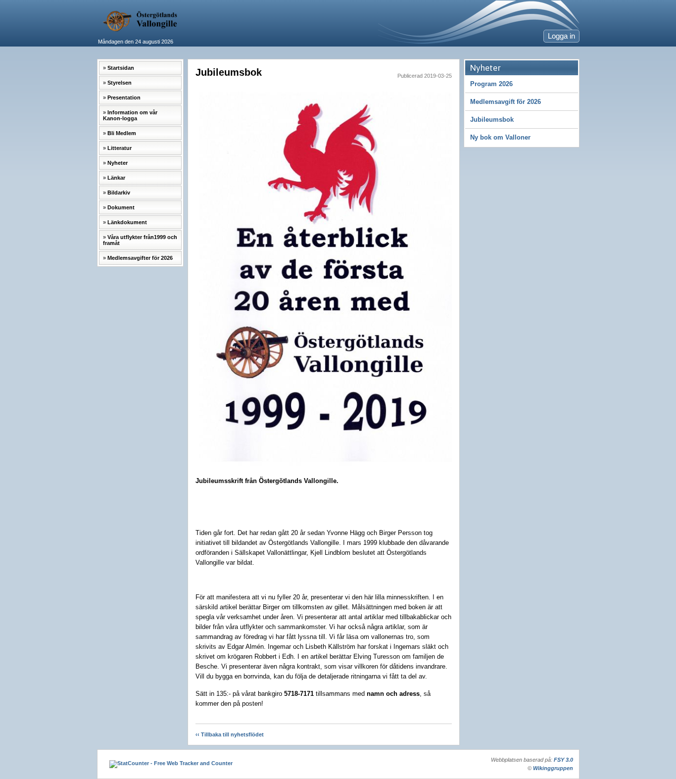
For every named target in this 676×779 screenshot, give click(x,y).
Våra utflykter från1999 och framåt (140, 240)
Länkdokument (127, 222)
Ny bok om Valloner (500, 137)
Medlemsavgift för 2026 (505, 101)
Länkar (116, 178)
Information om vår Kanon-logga (130, 115)
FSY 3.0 (563, 760)
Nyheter (117, 163)
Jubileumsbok (492, 119)
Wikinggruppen (553, 768)
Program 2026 (491, 84)
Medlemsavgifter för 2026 (140, 258)
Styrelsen (119, 83)
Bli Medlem (121, 133)
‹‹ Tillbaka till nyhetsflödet (229, 734)
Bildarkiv (118, 192)
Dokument (121, 207)
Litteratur (119, 148)
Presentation (124, 97)
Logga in (561, 36)
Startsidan (120, 68)
